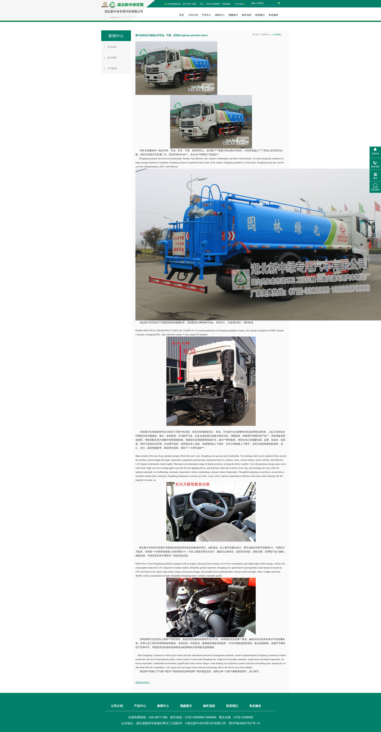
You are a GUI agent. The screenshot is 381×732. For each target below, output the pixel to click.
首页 (181, 15)
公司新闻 (112, 68)
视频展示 (233, 15)
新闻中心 (220, 15)
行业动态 (112, 47)
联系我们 (260, 15)
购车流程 (246, 15)
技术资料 (112, 57)
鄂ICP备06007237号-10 (244, 723)
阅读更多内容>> (142, 682)
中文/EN (239, 3)
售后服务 (273, 15)
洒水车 (152, 150)
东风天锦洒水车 (176, 322)
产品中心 (206, 15)
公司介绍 (193, 15)
